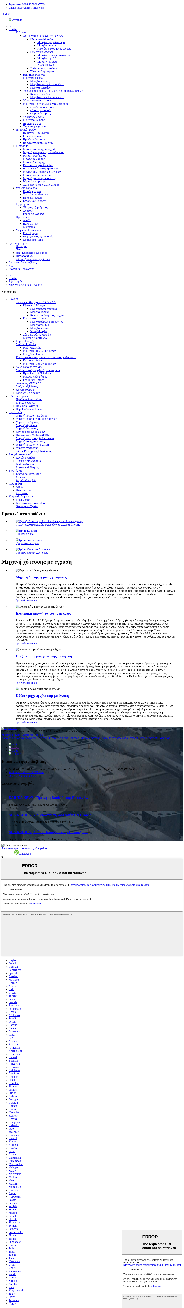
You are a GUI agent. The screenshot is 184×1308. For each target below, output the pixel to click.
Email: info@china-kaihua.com (26, 7)
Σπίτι (11, 26)
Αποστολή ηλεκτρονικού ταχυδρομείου (24, 848)
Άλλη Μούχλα (45, 64)
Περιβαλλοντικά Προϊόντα (38, 142)
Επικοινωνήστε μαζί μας (23, 262)
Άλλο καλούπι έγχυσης (29, 366)
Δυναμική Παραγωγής (21, 268)
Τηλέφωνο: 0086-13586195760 (27, 4)
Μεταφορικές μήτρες (35, 376)
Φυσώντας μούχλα (33, 116)
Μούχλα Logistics (33, 77)
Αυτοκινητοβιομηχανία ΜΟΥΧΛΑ (43, 35)
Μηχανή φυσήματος (34, 155)
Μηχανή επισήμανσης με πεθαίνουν (43, 152)
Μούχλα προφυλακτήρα (51, 42)
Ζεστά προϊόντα (10, 734)
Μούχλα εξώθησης (34, 119)
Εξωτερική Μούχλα (41, 38)
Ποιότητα (21, 246)
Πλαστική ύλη (31, 223)
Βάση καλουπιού (32, 197)
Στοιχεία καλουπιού (27, 187)
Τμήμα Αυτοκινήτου (27, 543)
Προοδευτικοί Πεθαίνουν (37, 373)
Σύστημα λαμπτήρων (42, 71)
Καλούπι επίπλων (40, 94)
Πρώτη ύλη (22, 217)
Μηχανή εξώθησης (34, 158)
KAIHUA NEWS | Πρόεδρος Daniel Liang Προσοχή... (48, 798)
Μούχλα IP (44, 737)
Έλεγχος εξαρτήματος (35, 207)
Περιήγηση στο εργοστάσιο (31, 252)
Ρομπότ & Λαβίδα (33, 213)
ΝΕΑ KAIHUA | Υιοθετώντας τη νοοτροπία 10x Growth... (51, 815)
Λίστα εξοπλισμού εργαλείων (33, 259)
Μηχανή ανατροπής (34, 181)
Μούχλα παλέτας (40, 81)
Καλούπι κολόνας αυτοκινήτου (18, 737)
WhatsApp (25, 853)
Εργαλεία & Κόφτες (34, 200)
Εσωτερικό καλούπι (41, 51)
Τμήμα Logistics (25, 533)
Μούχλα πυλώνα (47, 61)
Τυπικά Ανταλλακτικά (35, 194)
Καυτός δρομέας (32, 191)
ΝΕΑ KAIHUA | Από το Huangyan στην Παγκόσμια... (48, 832)
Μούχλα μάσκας (46, 45)
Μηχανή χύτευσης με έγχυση (39, 149)
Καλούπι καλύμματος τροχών (54, 48)
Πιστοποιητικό (24, 255)
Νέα (18, 249)
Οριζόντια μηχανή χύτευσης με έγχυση (44, 656)
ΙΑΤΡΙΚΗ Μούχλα (34, 74)
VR (11, 265)
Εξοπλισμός (22, 145)
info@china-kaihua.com (22, 775)
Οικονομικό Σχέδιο (34, 239)
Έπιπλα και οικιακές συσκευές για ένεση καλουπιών (53, 90)
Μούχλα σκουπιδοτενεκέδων (47, 84)
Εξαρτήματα (23, 204)
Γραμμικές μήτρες (33, 379)
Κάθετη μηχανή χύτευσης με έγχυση (42, 696)
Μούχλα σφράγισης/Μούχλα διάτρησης (45, 103)
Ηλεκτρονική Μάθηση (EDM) (40, 168)
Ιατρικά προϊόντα (32, 136)
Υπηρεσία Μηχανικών (28, 230)
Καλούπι (21, 32)
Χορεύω (28, 210)
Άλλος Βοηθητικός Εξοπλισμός (41, 184)
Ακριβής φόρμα (32, 123)
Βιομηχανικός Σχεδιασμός (38, 236)
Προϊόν (13, 29)
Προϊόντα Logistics (34, 139)
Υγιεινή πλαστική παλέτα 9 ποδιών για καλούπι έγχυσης (48, 524)
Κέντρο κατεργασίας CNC (38, 165)
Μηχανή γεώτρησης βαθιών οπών (42, 171)
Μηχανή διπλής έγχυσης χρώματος (41, 577)
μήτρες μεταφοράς (40, 110)
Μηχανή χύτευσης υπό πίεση (39, 178)
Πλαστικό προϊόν (26, 129)
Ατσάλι (27, 220)
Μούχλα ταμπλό (46, 58)
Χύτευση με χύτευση (35, 126)
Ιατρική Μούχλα (25, 341)
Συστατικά (29, 226)
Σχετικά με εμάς (18, 243)
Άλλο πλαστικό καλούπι (37, 100)
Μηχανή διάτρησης (34, 162)
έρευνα (20, 600)
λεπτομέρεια (31, 600)
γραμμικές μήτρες (40, 113)
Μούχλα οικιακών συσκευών (47, 97)
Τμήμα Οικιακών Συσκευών (32, 552)
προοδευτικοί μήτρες (42, 106)
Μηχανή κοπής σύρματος (37, 174)
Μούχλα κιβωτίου (40, 87)
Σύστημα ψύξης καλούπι (44, 68)
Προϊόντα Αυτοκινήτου (36, 132)
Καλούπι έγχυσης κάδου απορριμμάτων (124, 737)
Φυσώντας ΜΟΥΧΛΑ (29, 383)
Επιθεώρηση (30, 233)
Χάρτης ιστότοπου (32, 734)
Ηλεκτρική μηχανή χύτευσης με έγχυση (44, 613)
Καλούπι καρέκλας (159, 737)
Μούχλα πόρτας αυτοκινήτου (53, 55)
